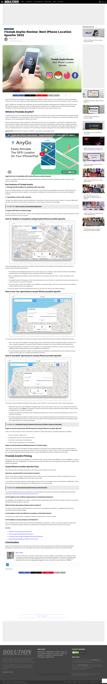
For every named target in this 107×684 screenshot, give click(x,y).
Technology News (50, 651)
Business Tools (49, 653)
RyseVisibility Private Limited (20, 682)
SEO (66, 653)
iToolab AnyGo (9, 115)
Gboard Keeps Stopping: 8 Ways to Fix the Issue (23, 539)
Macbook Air (41, 655)
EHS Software (41, 657)
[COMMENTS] (66, 95)
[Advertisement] (53, 15)
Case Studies (48, 655)
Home (22, 1)
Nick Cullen (13, 38)
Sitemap (75, 682)
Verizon (62, 653)
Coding (63, 651)
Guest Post (60, 1)
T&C (87, 682)
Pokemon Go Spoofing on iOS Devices (20, 531)
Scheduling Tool (50, 657)
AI (66, 651)
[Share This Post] (30, 95)
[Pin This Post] (42, 95)
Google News (95, 659)
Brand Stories (47, 1)
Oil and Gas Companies (57, 655)
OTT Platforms (41, 653)
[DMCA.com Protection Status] (79, 653)
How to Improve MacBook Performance (21, 534)
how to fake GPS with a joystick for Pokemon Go (23, 494)
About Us (70, 682)
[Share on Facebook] (18, 95)
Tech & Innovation (38, 1)
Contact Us (101, 682)
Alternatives (29, 1)
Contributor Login (93, 682)
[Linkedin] (7, 564)
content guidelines (83, 665)
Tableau (57, 653)
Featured (57, 651)
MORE (54, 1)
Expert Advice (41, 651)
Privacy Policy (81, 682)
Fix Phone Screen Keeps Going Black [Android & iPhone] (26, 536)
